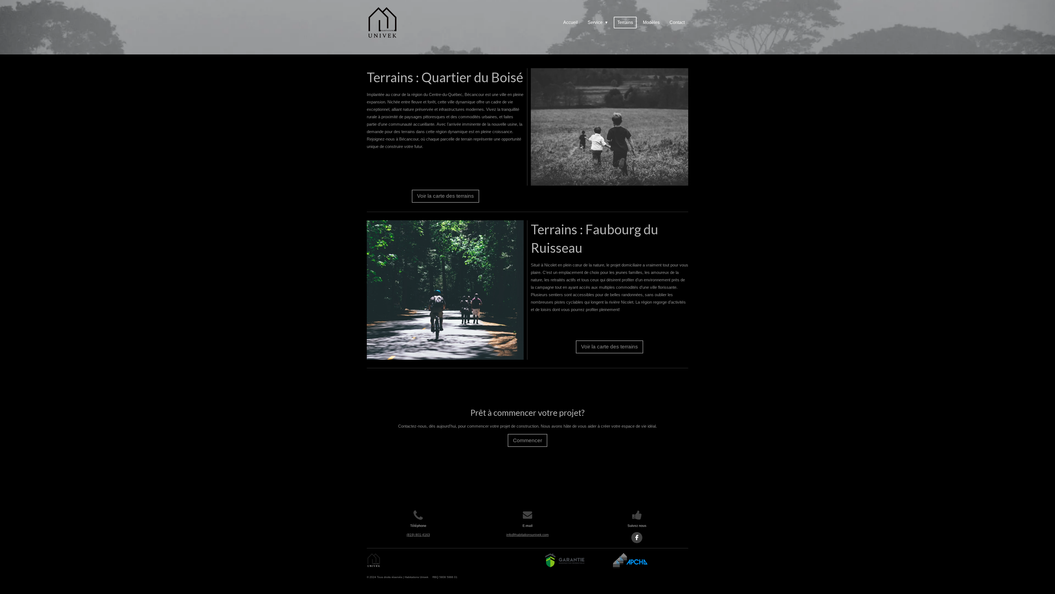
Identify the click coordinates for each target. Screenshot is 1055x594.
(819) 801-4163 (418, 535)
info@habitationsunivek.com (527, 535)
